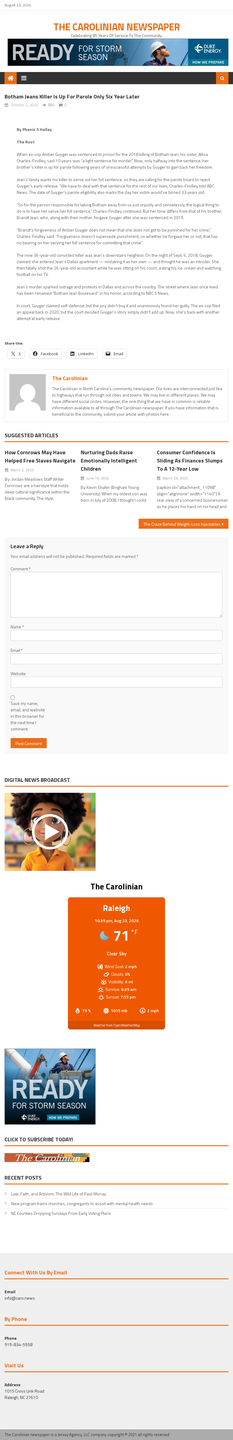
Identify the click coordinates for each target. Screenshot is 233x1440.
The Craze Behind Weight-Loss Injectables (182, 524)
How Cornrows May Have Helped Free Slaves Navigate (40, 456)
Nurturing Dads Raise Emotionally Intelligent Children (109, 460)
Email (17, 650)
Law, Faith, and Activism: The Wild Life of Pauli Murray (58, 1194)
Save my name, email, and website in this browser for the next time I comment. (28, 716)
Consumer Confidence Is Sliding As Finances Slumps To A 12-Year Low (190, 460)
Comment (21, 568)
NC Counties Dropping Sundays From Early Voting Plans (61, 1213)
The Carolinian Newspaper (116, 26)
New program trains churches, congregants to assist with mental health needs (82, 1203)
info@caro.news (20, 1298)
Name (17, 627)
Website (18, 673)
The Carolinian (70, 378)
